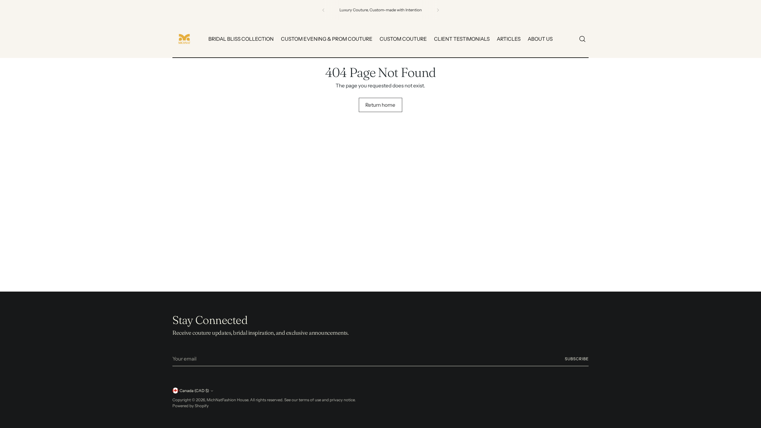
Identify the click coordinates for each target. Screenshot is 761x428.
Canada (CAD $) (194, 390)
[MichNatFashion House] (184, 39)
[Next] (437, 10)
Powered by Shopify (190, 405)
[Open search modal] (582, 39)
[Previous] (323, 10)
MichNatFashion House (227, 399)
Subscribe (577, 358)
